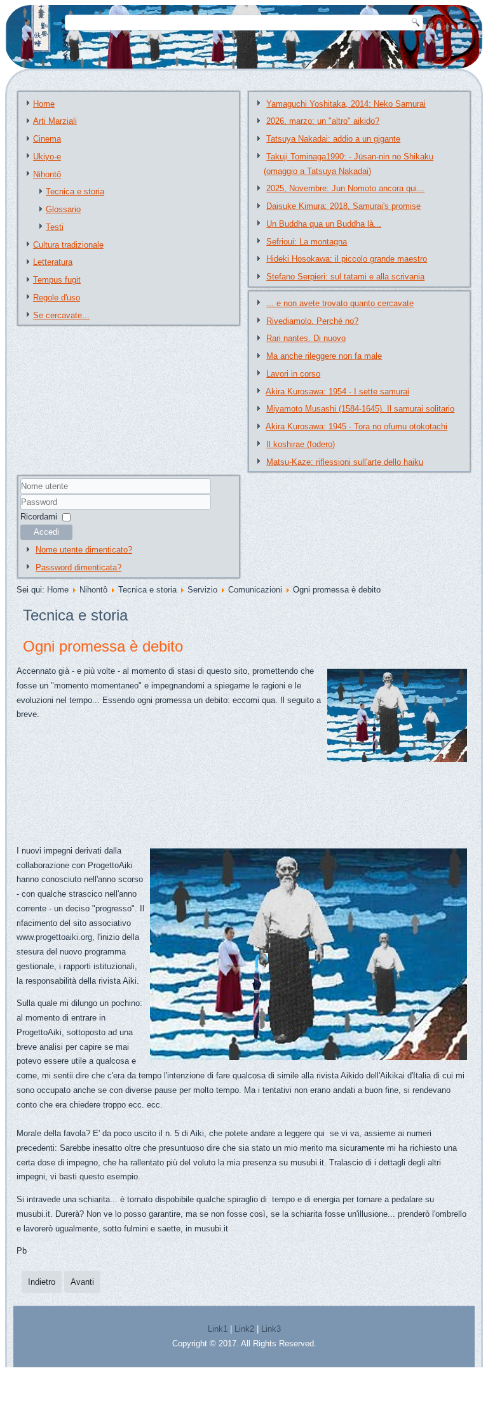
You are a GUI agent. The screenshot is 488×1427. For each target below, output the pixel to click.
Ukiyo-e (47, 156)
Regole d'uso (56, 297)
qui (320, 1133)
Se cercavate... (61, 315)
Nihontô (47, 174)
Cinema (47, 139)
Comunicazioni (255, 589)
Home (44, 104)
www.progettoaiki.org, (56, 937)
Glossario (63, 209)
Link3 (271, 1329)
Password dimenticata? (78, 567)
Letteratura (52, 262)
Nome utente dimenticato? (84, 549)
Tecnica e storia (75, 191)
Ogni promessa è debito (103, 646)
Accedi (46, 532)
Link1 (217, 1329)
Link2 (244, 1329)
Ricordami (38, 516)
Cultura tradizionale (68, 245)
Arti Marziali (55, 121)
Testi (55, 227)
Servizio (202, 589)
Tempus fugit (57, 280)
